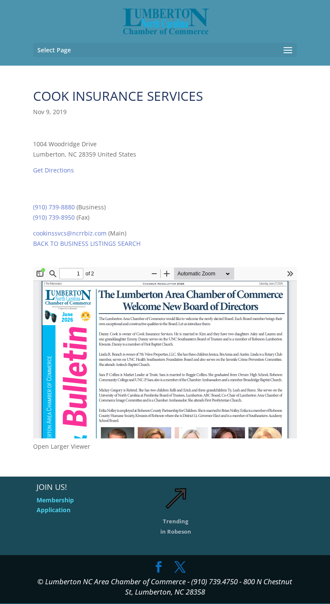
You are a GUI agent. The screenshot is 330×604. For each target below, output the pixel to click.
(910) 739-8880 (54, 207)
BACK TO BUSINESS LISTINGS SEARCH (87, 243)
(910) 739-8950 (54, 217)
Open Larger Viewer (61, 446)
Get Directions (53, 170)
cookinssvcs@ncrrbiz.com (70, 233)
